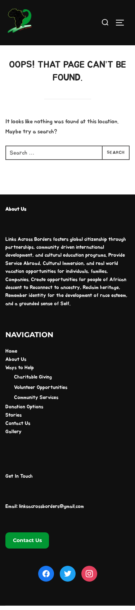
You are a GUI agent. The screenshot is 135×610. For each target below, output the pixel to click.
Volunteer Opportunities (40, 387)
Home (11, 351)
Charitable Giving (33, 377)
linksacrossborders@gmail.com (51, 506)
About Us (15, 359)
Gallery (13, 431)
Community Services (36, 397)
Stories (13, 415)
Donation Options (24, 406)
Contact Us (17, 423)
